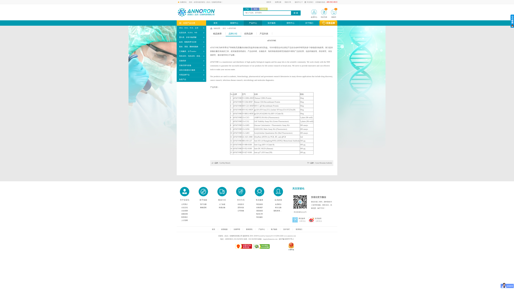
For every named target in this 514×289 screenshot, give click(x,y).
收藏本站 (183, 2)
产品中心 (253, 23)
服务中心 (298, 2)
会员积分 (278, 204)
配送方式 (222, 200)
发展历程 (184, 214)
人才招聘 (184, 220)
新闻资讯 (249, 229)
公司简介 (184, 204)
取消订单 (259, 214)
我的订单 (288, 2)
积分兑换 (278, 207)
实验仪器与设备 (185, 65)
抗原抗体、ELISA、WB (188, 33)
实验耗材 (182, 61)
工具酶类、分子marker (187, 51)
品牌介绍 (233, 34)
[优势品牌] (328, 23)
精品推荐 (217, 34)
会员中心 (314, 17)
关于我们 (309, 23)
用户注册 (203, 204)
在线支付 (241, 204)
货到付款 (241, 207)
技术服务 (272, 23)
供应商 (263, 9)
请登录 (268, 2)
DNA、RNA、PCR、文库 (188, 28)
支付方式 (241, 200)
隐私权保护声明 (278, 211)
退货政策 (259, 211)
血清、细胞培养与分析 (187, 42)
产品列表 (264, 34)
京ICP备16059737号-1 (286, 239)
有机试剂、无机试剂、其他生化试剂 (191, 56)
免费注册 (278, 2)
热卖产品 (182, 79)
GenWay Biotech (220, 163)
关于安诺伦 (184, 200)
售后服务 (259, 200)
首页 (215, 23)
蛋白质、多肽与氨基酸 (187, 37)
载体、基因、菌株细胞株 (188, 47)
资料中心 (290, 23)
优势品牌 (248, 34)
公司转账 (241, 211)
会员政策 (278, 200)
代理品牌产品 (184, 75)
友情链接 (224, 229)
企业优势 (184, 211)
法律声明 (237, 229)
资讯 (255, 9)
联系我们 (184, 217)
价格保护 (259, 207)
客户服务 (274, 229)
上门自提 (222, 204)
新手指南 (203, 200)
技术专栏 (286, 229)
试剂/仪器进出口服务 (187, 70)
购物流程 (203, 207)
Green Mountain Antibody (319, 163)
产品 (247, 9)
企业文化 (184, 207)
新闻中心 (234, 23)
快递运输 (222, 207)
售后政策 (259, 204)
